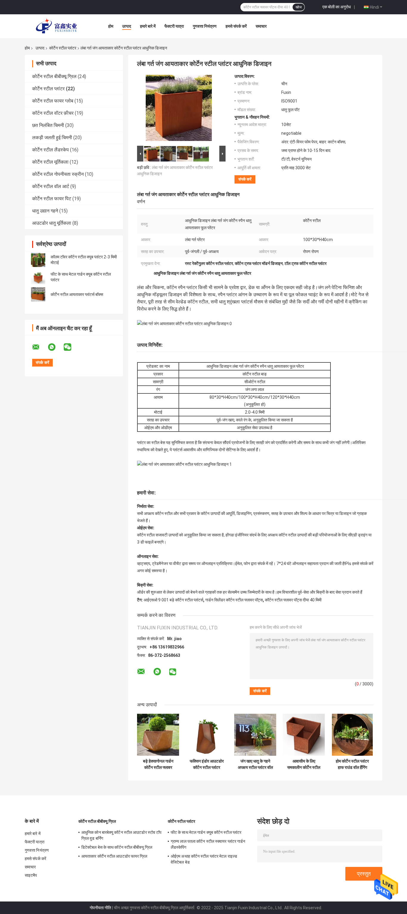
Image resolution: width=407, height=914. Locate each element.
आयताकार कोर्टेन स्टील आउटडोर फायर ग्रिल (114, 856)
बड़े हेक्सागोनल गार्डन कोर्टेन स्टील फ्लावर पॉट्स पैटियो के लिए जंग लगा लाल (158, 764)
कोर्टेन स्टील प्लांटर (62, 48)
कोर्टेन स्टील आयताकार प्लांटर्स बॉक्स (77, 294)
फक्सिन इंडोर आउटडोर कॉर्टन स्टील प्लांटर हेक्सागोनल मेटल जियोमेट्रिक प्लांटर (207, 764)
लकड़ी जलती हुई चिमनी (52, 137)
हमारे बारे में (148, 26)
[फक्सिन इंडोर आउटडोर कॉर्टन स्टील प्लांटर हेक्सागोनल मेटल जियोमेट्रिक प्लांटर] (207, 735)
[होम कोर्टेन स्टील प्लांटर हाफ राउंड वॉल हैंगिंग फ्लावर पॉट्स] (352, 735)
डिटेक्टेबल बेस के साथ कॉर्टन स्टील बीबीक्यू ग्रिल (116, 847)
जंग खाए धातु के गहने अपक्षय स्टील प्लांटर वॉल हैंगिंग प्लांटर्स (255, 764)
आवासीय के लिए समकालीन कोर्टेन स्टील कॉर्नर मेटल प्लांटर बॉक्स (304, 764)
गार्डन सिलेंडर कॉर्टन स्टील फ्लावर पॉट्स (234, 600)
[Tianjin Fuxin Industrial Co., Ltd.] (57, 26)
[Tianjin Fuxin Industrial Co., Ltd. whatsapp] (55, 347)
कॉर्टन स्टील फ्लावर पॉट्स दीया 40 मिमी (293, 600)
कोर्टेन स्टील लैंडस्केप (50, 150)
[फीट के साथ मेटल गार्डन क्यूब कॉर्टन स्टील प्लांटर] (38, 277)
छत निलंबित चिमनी (48, 125)
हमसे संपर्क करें (236, 26)
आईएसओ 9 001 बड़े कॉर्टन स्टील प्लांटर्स (173, 600)
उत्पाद (126, 26)
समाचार (261, 26)
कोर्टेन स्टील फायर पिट (51, 198)
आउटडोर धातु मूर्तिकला (51, 223)
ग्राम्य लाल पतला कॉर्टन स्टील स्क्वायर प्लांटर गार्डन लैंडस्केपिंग (208, 844)
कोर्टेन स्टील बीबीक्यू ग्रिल (54, 76)
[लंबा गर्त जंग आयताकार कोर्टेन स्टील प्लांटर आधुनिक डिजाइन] (178, 109)
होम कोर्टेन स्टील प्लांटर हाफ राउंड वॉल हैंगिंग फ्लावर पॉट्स (352, 764)
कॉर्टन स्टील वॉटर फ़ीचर (53, 113)
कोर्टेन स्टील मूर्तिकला (50, 162)
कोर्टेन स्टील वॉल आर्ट (50, 186)
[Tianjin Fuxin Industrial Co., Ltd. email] (39, 347)
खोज (299, 7)
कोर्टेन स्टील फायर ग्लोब (52, 101)
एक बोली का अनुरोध (336, 6)
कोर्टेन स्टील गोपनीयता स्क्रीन (58, 174)
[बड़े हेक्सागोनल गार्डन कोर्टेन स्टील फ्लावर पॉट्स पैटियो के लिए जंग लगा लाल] (158, 735)
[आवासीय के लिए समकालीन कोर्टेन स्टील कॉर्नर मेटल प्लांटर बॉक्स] (304, 735)
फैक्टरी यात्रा (174, 26)
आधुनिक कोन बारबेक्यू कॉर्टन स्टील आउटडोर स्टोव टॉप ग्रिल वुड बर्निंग (121, 835)
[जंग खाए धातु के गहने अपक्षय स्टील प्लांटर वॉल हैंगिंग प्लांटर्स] (255, 735)
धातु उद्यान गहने (45, 211)
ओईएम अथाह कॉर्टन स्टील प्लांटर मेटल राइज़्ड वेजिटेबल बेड (204, 859)
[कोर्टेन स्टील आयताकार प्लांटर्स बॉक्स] (38, 294)
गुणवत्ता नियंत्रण (205, 26)
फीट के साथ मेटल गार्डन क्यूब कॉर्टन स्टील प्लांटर (206, 832)
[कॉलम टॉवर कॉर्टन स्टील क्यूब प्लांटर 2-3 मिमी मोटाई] (38, 260)
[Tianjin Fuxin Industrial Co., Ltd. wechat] (71, 347)
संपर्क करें (244, 179)
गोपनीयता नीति (100, 907)
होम (110, 26)
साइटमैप (31, 875)
